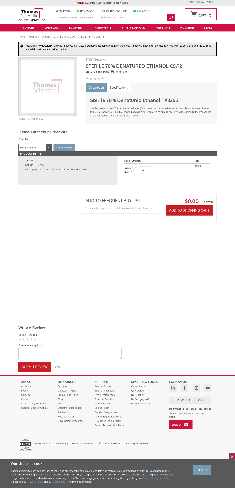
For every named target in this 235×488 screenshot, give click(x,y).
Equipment (76, 27)
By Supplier (137, 395)
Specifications (119, 87)
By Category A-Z (140, 399)
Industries (187, 27)
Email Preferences (105, 395)
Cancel (57, 367)
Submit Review (35, 366)
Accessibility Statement (34, 403)
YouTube (208, 388)
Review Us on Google (190, 400)
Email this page (99, 71)
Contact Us (143, 11)
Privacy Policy (102, 403)
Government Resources (71, 421)
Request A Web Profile (30, 118)
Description (96, 87)
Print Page (121, 71)
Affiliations (64, 412)
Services (62, 386)
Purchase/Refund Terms (108, 421)
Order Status (87, 11)
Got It (202, 470)
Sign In (191, 2)
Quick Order (138, 390)
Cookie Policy (102, 408)
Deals (208, 27)
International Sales (105, 390)
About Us (26, 386)
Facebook (184, 388)
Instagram (196, 388)
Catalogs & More (67, 390)
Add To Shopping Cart (189, 210)
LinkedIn (173, 388)
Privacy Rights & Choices (108, 416)
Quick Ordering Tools (115, 11)
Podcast (62, 403)
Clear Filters (64, 147)
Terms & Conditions (105, 399)
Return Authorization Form (109, 425)
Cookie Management (106, 412)
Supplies (29, 27)
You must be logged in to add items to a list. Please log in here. (121, 208)
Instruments (102, 27)
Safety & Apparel (133, 27)
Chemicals (52, 27)
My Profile (64, 11)
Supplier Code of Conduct (35, 408)
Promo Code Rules (68, 395)
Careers (25, 395)
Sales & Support (103, 386)
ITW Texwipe (96, 60)
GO (171, 17)
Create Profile (206, 2)
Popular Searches (141, 403)
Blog (60, 399)
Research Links (66, 416)
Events (25, 390)
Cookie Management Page (156, 478)
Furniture (163, 27)
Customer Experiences (70, 408)
